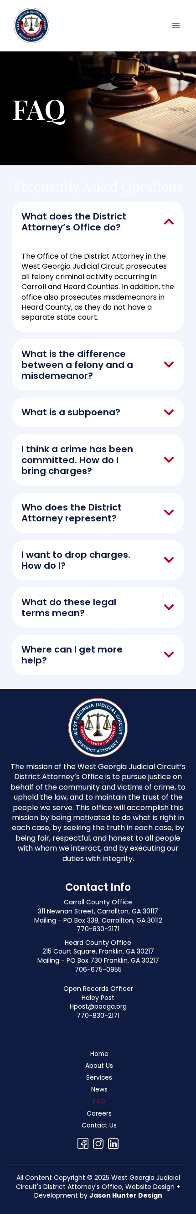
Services (99, 1077)
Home (99, 1054)
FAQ (99, 1101)
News (99, 1089)
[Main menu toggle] (176, 25)
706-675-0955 (98, 969)
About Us (99, 1065)
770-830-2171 (98, 928)
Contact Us (99, 1125)
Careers (99, 1113)
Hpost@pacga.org (98, 1006)
